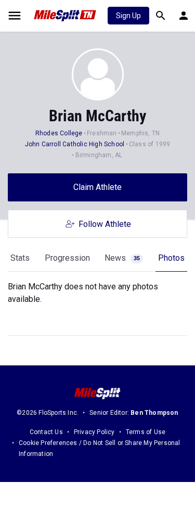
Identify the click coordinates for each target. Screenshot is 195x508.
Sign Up (128, 15)
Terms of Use (145, 432)
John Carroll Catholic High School (75, 144)
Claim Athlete (97, 187)
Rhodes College (59, 133)
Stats (20, 258)
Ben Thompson (154, 412)
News (122, 258)
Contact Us (46, 432)
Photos (171, 258)
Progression (67, 258)
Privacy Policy (94, 432)
